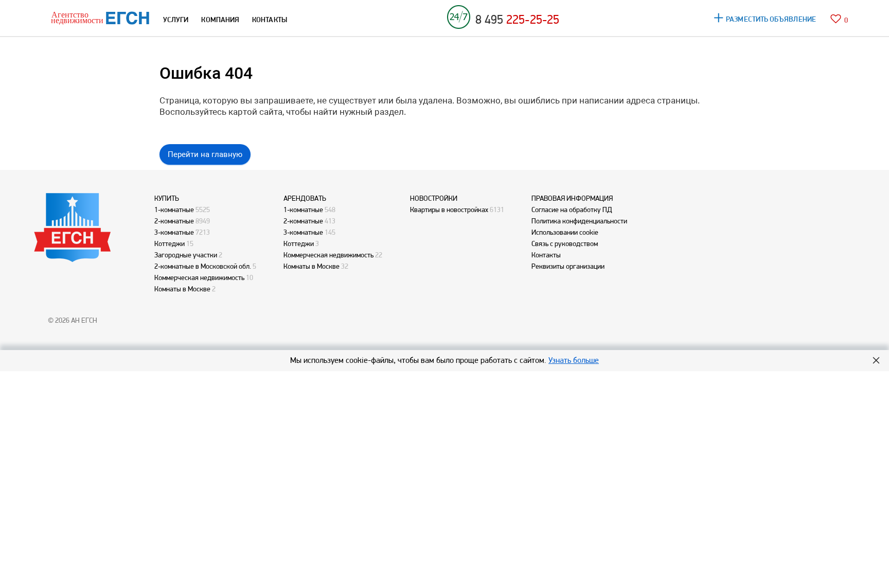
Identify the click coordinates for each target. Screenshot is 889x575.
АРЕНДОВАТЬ (304, 198)
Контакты (546, 255)
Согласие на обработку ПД (571, 209)
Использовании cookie (564, 232)
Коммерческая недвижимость (199, 277)
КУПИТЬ (166, 198)
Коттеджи (169, 243)
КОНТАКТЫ (269, 19)
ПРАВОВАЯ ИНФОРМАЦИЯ (572, 198)
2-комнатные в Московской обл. (202, 266)
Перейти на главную (205, 154)
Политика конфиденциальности (579, 221)
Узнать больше (573, 360)
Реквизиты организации (567, 266)
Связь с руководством (564, 243)
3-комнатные (174, 232)
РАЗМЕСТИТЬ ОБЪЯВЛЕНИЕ (771, 19)
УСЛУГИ (175, 19)
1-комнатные (174, 209)
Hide (876, 360)
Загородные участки (185, 255)
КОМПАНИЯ (220, 19)
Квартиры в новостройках (449, 209)
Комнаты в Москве (182, 289)
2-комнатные (174, 221)
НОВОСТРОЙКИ (433, 198)
